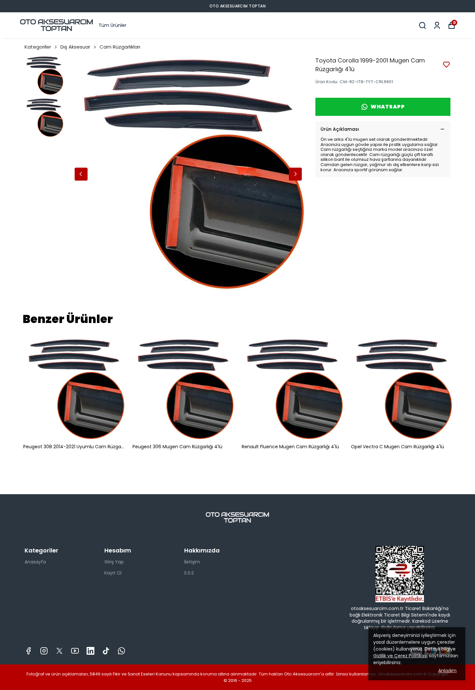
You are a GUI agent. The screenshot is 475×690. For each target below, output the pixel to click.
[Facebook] (28, 651)
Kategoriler (38, 46)
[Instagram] (44, 651)
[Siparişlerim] (437, 25)
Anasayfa (35, 562)
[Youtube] (75, 651)
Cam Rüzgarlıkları (120, 46)
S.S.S (189, 573)
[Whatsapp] (121, 651)
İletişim (192, 562)
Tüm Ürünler (112, 25)
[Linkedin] (90, 651)
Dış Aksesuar (75, 46)
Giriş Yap (114, 562)
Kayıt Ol (112, 573)
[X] (59, 651)
